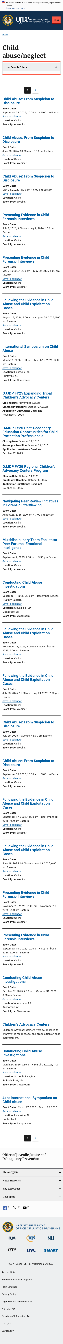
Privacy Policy (9, 1294)
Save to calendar (12, 116)
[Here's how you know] (31, 5)
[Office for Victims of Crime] (31, 1252)
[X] (16, 1209)
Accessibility (8, 1272)
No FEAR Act (8, 1309)
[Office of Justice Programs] (7, 20)
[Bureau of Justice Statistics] (31, 1242)
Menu (56, 20)
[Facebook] (5, 1209)
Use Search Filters (16, 67)
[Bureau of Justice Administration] (12, 1240)
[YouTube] (25, 1209)
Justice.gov (8, 1331)
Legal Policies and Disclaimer (17, 1301)
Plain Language (9, 1287)
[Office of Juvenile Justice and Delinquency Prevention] (12, 1252)
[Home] (33, 20)
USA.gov (6, 1323)
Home (5, 34)
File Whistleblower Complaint (17, 1279)
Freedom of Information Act (16, 1316)
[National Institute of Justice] (51, 1240)
